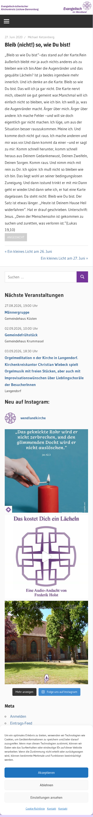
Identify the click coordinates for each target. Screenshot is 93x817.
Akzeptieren (46, 772)
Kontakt (51, 808)
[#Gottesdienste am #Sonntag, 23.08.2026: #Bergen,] (46, 642)
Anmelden (18, 716)
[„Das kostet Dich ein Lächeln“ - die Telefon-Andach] (46, 557)
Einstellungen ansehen (46, 797)
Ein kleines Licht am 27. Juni (63, 258)
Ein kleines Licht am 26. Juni (29, 251)
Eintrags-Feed (21, 723)
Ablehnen (46, 785)
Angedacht (15, 237)
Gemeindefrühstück (21, 334)
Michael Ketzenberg (41, 37)
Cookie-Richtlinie (35, 808)
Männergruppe (17, 312)
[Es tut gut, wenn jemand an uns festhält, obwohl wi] (46, 471)
